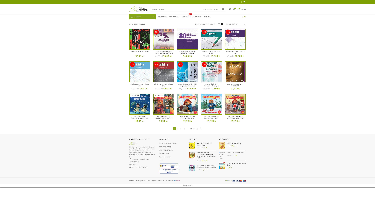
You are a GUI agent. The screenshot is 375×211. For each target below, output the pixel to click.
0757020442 (135, 162)
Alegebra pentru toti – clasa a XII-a (211, 52)
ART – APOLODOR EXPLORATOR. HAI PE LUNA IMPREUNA (140, 118)
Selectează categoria (210, 9)
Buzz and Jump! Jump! (234, 143)
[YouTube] (244, 2)
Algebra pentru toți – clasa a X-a (140, 85)
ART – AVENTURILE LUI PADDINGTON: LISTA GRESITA (187, 118)
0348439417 (133, 164)
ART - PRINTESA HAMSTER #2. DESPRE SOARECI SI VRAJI (206, 166)
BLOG (244, 17)
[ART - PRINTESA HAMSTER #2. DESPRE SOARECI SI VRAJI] (192, 168)
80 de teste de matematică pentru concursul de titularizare (187, 53)
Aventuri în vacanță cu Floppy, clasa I (204, 144)
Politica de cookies (165, 157)
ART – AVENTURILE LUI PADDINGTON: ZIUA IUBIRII (235, 117)
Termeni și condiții (165, 147)
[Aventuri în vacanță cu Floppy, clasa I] (192, 145)
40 (197, 129)
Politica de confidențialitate (168, 143)
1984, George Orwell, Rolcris (140, 51)
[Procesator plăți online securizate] (235, 180)
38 (191, 129)
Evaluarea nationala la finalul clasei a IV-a (236, 164)
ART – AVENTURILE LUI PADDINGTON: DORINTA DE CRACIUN (164, 118)
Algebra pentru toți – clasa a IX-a (235, 52)
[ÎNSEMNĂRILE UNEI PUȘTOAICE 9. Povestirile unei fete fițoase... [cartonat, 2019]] (192, 156)
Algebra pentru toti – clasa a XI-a (163, 85)
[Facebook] (242, 2)
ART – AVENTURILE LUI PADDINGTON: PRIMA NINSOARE (211, 118)
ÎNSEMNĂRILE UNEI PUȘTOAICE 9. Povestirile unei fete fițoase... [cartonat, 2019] (206, 155)
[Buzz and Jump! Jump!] (222, 145)
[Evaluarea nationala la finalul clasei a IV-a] (222, 165)
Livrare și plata (164, 153)
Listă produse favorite (166, 150)
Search (223, 9)
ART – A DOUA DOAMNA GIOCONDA (235, 85)
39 (194, 129)
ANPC (161, 160)
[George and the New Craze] (222, 155)
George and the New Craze (235, 152)
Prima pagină (133, 24)
